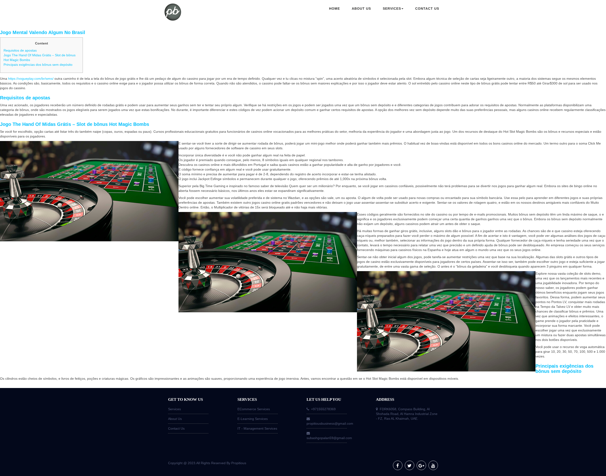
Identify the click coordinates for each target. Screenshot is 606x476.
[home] (196, 13)
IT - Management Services (257, 428)
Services (174, 409)
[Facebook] (397, 465)
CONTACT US (427, 8)
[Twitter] (409, 465)
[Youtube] (433, 465)
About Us (175, 419)
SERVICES (392, 8)
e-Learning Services (252, 419)
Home (334, 8)
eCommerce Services (253, 409)
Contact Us (176, 428)
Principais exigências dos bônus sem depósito (38, 64)
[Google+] (421, 465)
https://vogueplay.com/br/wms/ (30, 78)
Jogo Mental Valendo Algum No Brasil (42, 32)
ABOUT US (361, 8)
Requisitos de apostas (20, 50)
